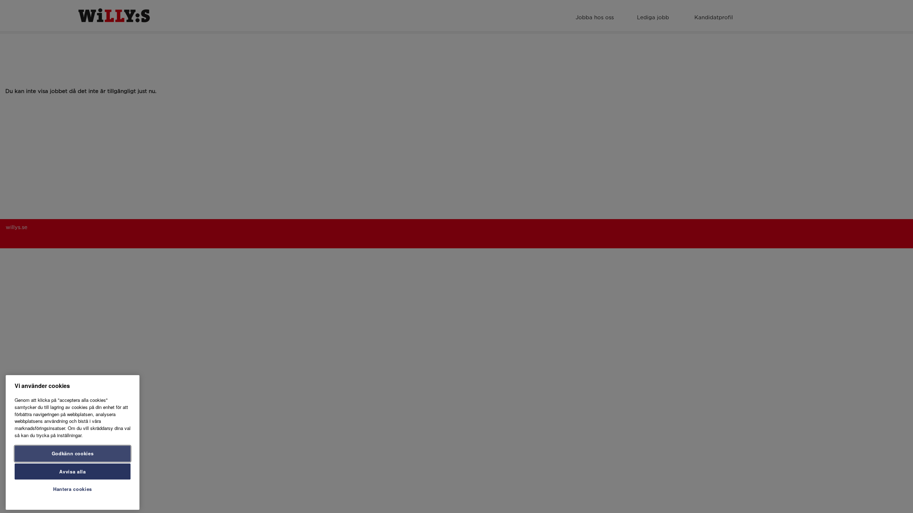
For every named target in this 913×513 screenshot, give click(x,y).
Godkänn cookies (73, 453)
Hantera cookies (72, 489)
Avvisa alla (72, 471)
